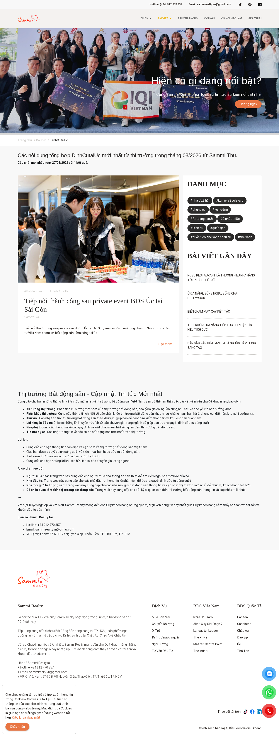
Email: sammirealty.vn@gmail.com (210, 4)
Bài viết (163, 18)
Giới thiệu (255, 18)
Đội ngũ (209, 18)
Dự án (144, 18)
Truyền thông (188, 18)
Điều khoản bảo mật (26, 717)
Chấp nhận (17, 726)
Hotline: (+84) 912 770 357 (166, 4)
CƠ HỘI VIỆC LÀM (231, 18)
